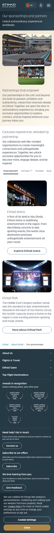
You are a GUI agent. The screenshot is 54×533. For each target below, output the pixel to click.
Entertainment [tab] (11, 171)
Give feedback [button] (14, 487)
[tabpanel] (27, 257)
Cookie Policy (15, 506)
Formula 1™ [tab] (26, 171)
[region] (27, 513)
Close (27, 527)
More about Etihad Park (32, 330)
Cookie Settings (27, 519)
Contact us (12, 445)
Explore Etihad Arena (30, 251)
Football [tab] (40, 171)
